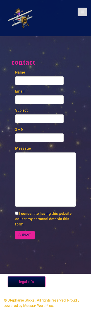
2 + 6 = (20, 129)
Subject (21, 110)
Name (20, 72)
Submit (24, 235)
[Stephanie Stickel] (20, 18)
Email (20, 91)
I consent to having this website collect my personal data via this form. (43, 219)
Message (23, 148)
